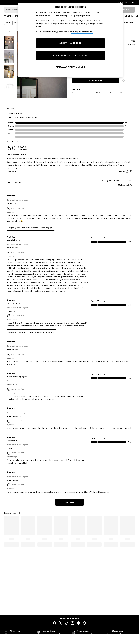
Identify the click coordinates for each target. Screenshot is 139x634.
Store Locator (121, 2)
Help (132, 2)
